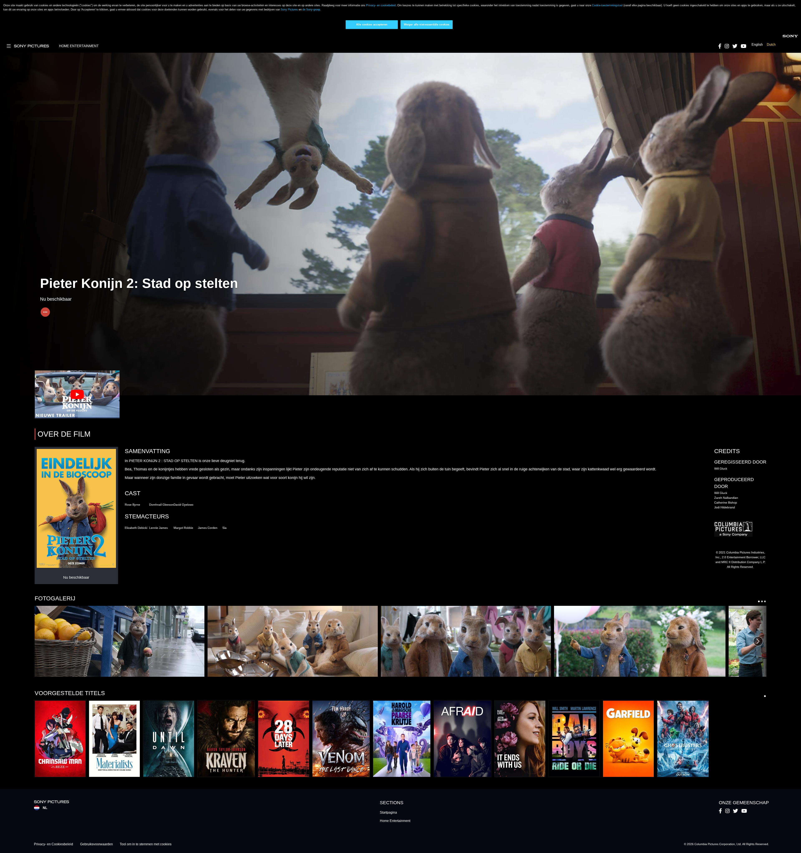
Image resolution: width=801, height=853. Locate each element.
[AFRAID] (462, 739)
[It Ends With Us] (519, 739)
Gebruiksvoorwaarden (96, 844)
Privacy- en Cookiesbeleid (53, 844)
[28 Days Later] (283, 739)
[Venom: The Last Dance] (341, 739)
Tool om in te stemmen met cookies (145, 844)
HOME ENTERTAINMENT (79, 46)
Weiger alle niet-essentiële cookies (427, 24)
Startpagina (388, 812)
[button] (119, 641)
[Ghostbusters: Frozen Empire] (683, 739)
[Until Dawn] (168, 739)
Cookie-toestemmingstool (607, 5)
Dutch (771, 45)
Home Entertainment (395, 821)
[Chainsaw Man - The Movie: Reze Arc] (60, 739)
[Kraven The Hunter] (226, 739)
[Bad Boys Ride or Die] (574, 739)
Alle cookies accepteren (371, 24)
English (757, 45)
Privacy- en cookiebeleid (381, 5)
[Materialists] (114, 739)
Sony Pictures (289, 9)
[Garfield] (628, 739)
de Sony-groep (311, 9)
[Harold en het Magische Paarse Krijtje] (402, 739)
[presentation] (758, 641)
